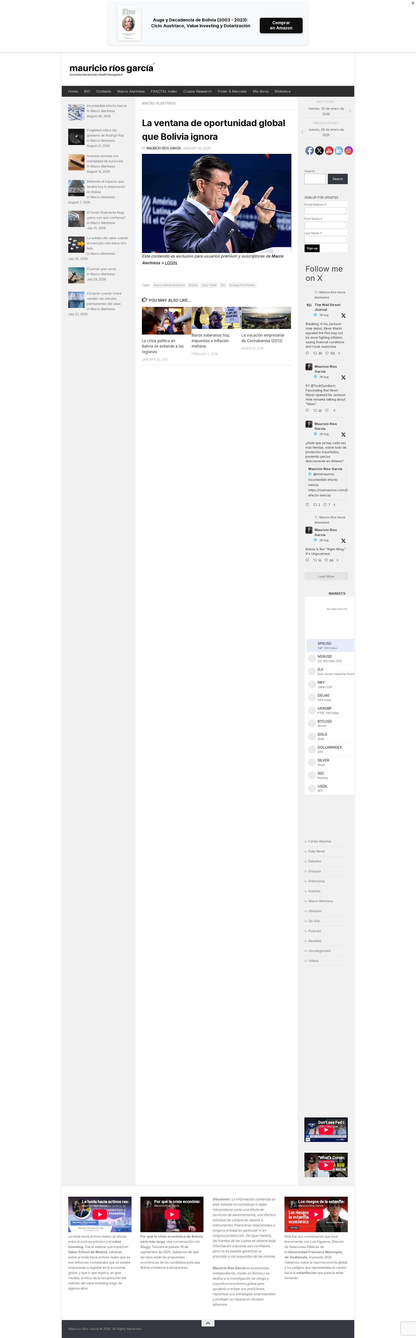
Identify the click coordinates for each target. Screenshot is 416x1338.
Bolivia (193, 285)
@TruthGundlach (323, 386)
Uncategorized (319, 951)
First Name (313, 219)
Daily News (316, 851)
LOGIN (171, 263)
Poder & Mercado (232, 91)
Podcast (314, 931)
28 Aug (324, 315)
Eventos (314, 891)
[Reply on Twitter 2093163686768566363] (308, 561)
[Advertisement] (326, 1042)
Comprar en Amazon (281, 25)
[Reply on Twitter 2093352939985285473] (308, 411)
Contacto (103, 91)
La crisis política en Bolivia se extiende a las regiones (163, 346)
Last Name (313, 233)
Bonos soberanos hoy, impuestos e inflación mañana (211, 340)
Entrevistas (316, 881)
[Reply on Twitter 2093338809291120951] (308, 354)
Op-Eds (314, 921)
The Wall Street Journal (327, 307)
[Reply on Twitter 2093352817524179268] (308, 505)
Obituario (315, 911)
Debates (314, 861)
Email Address (315, 205)
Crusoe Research (197, 91)
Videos (313, 961)
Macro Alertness (131, 91)
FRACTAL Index (164, 91)
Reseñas (314, 941)
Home (73, 91)
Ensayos (314, 871)
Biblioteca (283, 91)
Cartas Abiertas (319, 841)
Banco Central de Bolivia (169, 285)
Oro (223, 285)
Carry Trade (209, 285)
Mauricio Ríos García (164, 148)
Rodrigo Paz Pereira (242, 285)
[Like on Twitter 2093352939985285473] (328, 411)
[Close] (413, 3)
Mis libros (261, 91)
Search (309, 171)
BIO (87, 91)
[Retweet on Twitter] (316, 292)
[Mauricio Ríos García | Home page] (116, 69)
